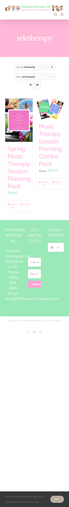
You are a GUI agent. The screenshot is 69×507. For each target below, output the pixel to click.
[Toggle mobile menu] (62, 14)
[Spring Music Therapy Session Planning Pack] (19, 120)
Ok (57, 499)
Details (26, 204)
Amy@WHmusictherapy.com (32, 298)
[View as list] (37, 85)
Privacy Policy (55, 321)
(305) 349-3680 (13, 282)
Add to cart (13, 206)
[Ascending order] (52, 67)
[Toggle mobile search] (55, 14)
